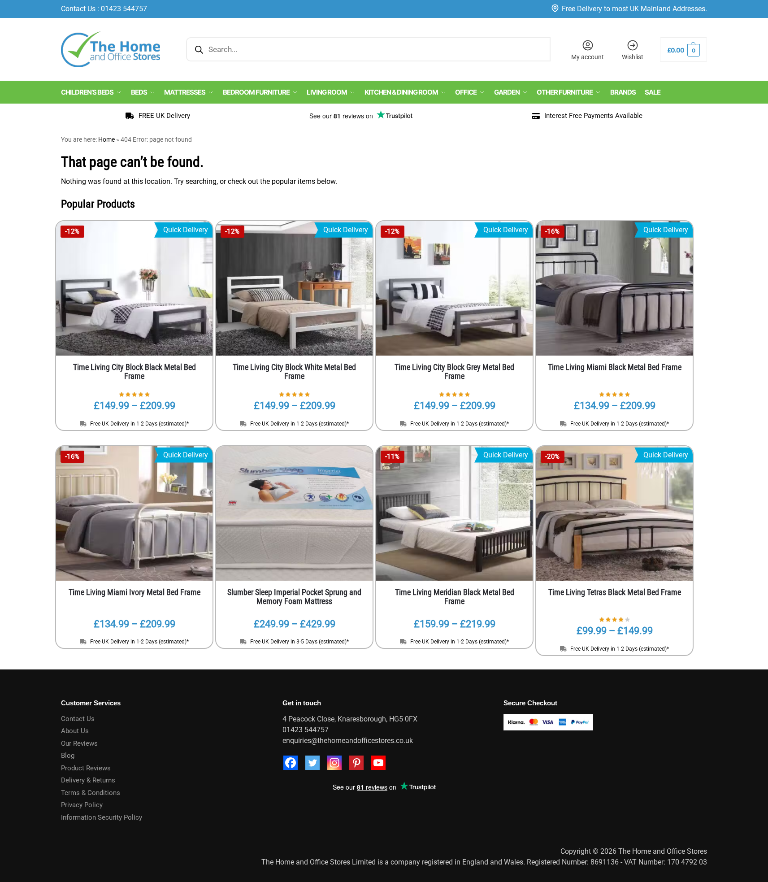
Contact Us (78, 8)
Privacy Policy (82, 805)
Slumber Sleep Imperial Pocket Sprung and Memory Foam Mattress (294, 597)
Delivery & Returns (88, 780)
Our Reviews (79, 743)
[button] (683, 49)
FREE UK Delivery (164, 116)
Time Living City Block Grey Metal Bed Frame (454, 372)
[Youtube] (378, 763)
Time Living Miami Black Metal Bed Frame (614, 367)
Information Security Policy (101, 817)
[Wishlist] (352, 459)
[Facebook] (290, 763)
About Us (75, 731)
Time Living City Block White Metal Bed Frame (294, 372)
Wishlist (632, 57)
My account (587, 57)
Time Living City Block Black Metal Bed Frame (134, 372)
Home (106, 139)
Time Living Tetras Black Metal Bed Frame (614, 592)
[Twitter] (312, 763)
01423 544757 (124, 8)
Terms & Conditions (90, 793)
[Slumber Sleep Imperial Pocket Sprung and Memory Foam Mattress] (294, 513)
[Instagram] (334, 763)
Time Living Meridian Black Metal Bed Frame (454, 597)
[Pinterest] (356, 763)
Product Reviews (86, 768)
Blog (67, 756)
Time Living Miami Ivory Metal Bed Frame (134, 592)
